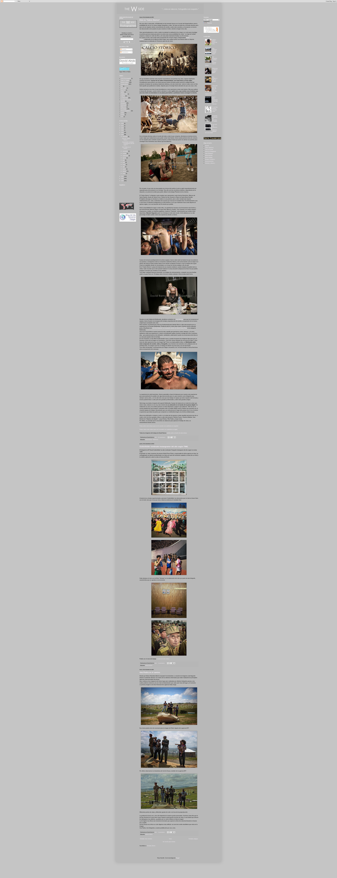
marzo (124, 169)
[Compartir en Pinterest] (175, 437)
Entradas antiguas (193, 838)
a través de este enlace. (163, 659)
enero (124, 173)
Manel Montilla (208, 155)
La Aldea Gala (124, 97)
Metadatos (123, 103)
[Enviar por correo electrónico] (168, 437)
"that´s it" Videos (125, 80)
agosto (124, 158)
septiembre (126, 155)
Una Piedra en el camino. (150, 672)
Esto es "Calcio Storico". (150, 20)
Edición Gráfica (149, 834)
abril (124, 166)
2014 (122, 132)
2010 (122, 180)
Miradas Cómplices (210, 159)
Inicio (170, 838)
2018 (122, 123)
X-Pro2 (122, 114)
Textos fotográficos (125, 110)
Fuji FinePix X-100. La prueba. (215, 79)
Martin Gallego (208, 157)
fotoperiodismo (148, 439)
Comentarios (124, 52)
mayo (124, 164)
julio (124, 160)
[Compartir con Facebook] (173, 437)
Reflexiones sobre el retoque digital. (215, 70)
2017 (122, 125)
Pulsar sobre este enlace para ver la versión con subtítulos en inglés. (159, 429)
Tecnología (123, 109)
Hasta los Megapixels (210, 151)
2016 (122, 128)
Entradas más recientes (146, 838)
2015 (122, 130)
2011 (122, 178)
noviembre (125, 151)
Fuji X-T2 (123, 90)
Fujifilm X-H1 (124, 94)
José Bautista (179, 319)
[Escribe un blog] (170, 437)
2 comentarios (161, 663)
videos (122, 112)
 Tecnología (126, 78)
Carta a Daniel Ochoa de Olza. (214, 41)
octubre (125, 153)
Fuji (122, 86)
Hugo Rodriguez (209, 153)
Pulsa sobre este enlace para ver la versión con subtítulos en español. (159, 426)
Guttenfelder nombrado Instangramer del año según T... (128, 143)
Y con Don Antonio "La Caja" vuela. (215, 109)
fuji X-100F (123, 88)
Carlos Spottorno (209, 147)
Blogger (178, 858)
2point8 (207, 145)
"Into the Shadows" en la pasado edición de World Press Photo (169, 328)
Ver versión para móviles (169, 841)
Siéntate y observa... (210, 163)
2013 (122, 134)
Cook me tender (209, 149)
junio (124, 162)
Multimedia (155, 439)
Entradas (123, 49)
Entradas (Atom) (151, 845)
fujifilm (122, 92)
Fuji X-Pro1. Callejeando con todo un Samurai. (215, 100)
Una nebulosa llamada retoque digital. (214, 51)
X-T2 (122, 116)
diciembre (125, 136)
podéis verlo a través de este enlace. (177, 433)
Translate (209, 23)
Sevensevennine (209, 161)
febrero (124, 171)
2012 (122, 176)
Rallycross (123, 107)
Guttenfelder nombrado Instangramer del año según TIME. (164, 447)
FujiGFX (123, 96)
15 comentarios (161, 437)
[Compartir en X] (172, 437)
